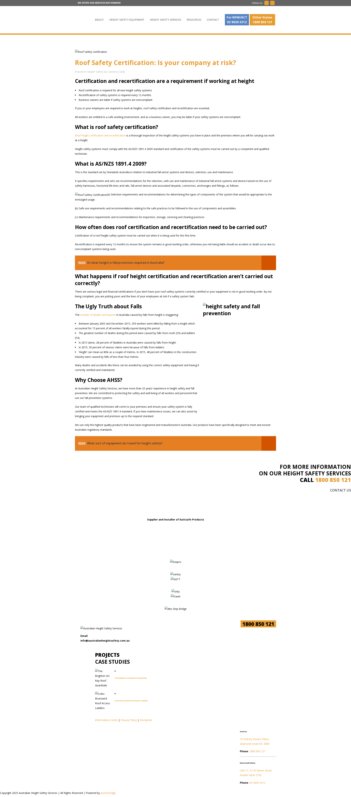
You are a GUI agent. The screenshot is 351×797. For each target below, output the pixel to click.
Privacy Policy (129, 720)
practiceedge (108, 793)
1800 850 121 (333, 480)
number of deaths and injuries (98, 314)
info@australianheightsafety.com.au (105, 640)
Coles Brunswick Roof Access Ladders (131, 700)
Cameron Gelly (116, 71)
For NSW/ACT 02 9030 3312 (237, 19)
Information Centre (106, 720)
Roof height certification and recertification (100, 135)
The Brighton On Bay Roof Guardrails (131, 678)
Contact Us (340, 490)
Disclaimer (146, 720)
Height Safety (95, 71)
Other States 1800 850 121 (262, 19)
